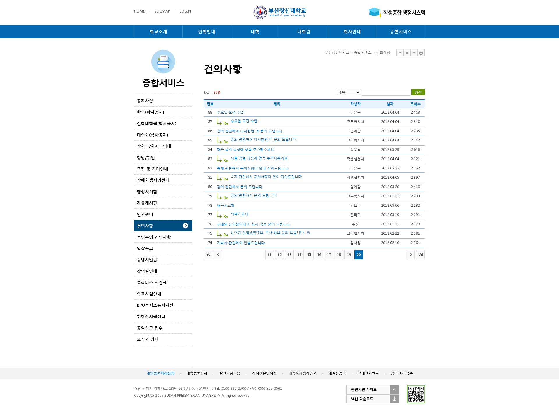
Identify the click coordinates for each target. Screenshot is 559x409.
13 (289, 254)
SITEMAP (162, 11)
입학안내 (206, 31)
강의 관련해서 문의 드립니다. (240, 187)
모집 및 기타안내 (152, 168)
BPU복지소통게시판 (155, 305)
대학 (255, 31)
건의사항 (145, 225)
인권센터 (145, 214)
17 (329, 254)
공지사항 (145, 100)
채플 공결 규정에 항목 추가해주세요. (246, 149)
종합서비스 (401, 31)
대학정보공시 (196, 373)
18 (339, 254)
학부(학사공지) (150, 112)
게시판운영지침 (264, 373)
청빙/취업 (146, 157)
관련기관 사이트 (364, 389)
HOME (139, 11)
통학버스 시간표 (152, 282)
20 (359, 254)
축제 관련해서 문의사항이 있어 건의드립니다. (253, 168)
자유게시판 (147, 203)
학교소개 (158, 31)
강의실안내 (147, 271)
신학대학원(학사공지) (156, 123)
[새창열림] (396, 12)
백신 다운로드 (362, 398)
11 (270, 254)
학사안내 (352, 31)
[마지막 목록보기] (420, 254)
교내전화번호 (368, 373)
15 (309, 254)
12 (279, 254)
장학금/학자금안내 (154, 146)
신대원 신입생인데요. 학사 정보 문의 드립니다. (254, 224)
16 (319, 254)
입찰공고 (145, 248)
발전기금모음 (229, 373)
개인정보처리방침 (160, 373)
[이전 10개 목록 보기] (218, 254)
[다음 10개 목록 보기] (410, 254)
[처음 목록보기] (208, 254)
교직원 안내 (148, 339)
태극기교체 (225, 205)
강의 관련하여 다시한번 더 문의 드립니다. (250, 131)
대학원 (303, 31)
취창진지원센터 (151, 316)
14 (299, 254)
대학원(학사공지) (152, 134)
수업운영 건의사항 (154, 237)
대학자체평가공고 (302, 373)
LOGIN (185, 11)
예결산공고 (337, 373)
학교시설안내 (149, 293)
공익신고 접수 (150, 327)
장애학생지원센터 (153, 180)
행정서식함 (147, 191)
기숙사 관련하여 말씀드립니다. (241, 242)
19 (349, 254)
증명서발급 (147, 259)
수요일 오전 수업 (230, 112)
